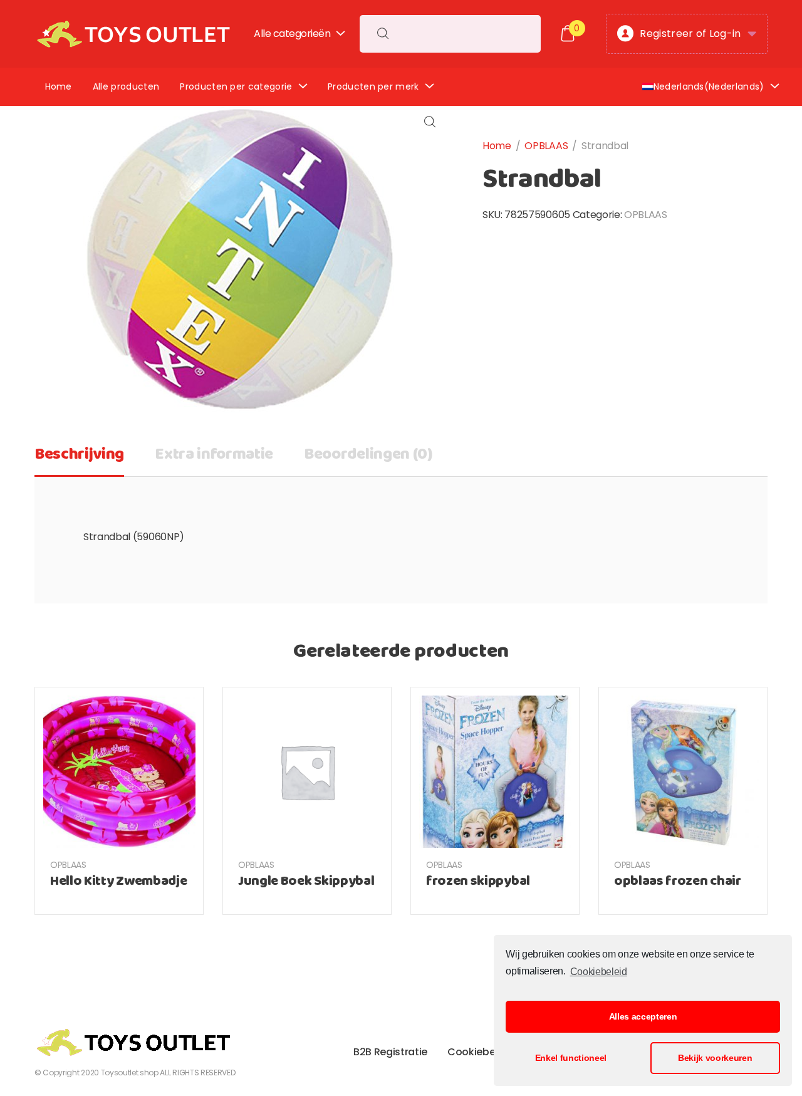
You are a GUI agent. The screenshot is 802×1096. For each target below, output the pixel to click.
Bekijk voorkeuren (715, 1058)
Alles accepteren (643, 1016)
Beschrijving (79, 454)
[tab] (79, 459)
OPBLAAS (546, 145)
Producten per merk (373, 86)
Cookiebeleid (598, 971)
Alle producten (126, 86)
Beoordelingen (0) (368, 454)
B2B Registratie (390, 1052)
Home (58, 86)
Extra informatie (214, 454)
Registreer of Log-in (690, 33)
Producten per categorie (236, 86)
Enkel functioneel (571, 1058)
